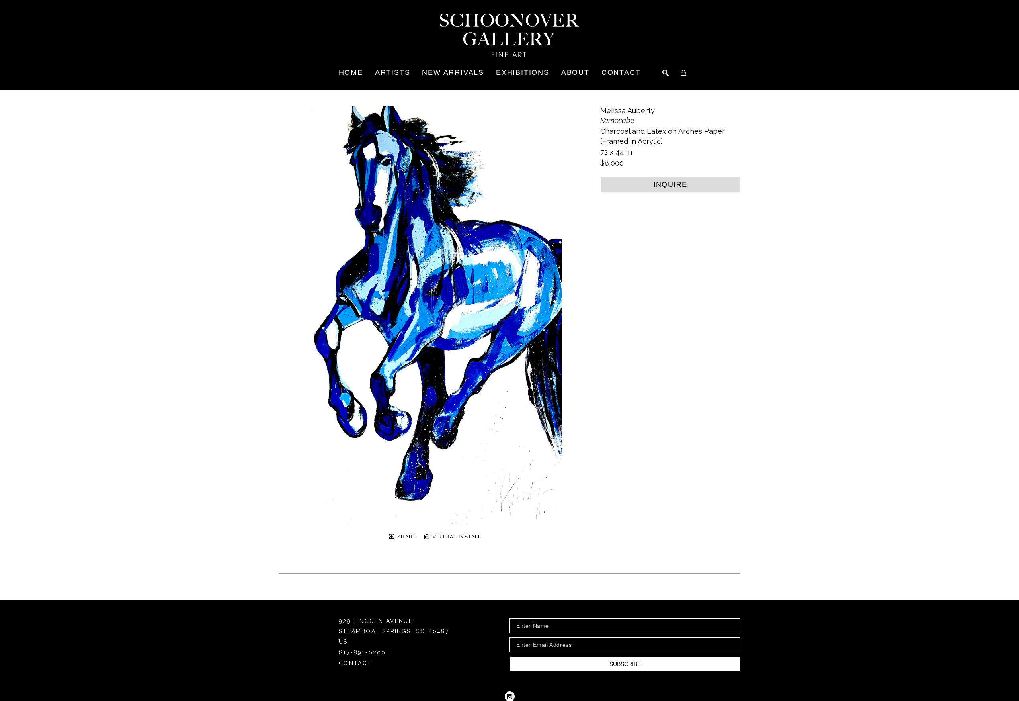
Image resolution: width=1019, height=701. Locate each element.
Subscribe (625, 664)
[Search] (665, 73)
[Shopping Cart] (683, 73)
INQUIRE (670, 184)
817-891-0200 (362, 653)
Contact (355, 663)
